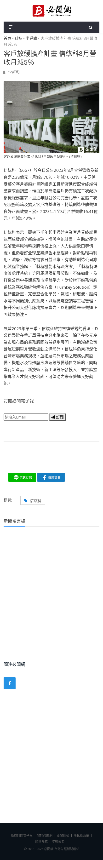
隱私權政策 (81, 835)
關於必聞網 (44, 835)
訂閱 (59, 417)
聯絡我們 (58, 841)
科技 (18, 38)
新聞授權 (63, 835)
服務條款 (41, 841)
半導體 (31, 38)
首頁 (7, 38)
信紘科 (35, 500)
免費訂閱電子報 (22, 835)
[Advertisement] (51, 600)
